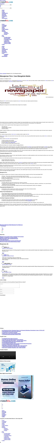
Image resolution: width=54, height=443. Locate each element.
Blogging (4, 31)
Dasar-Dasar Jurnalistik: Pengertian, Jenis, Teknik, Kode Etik (13, 347)
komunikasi (29, 146)
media (27, 80)
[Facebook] (2, 403)
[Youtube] (2, 407)
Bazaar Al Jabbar (7, 43)
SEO (3, 35)
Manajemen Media (8, 224)
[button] (10, 4)
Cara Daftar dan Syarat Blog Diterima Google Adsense (12, 339)
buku (28, 134)
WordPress (6, 33)
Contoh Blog (6, 40)
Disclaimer (4, 414)
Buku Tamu (4, 51)
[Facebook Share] (2, 227)
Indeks (3, 44)
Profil (3, 3)
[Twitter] (2, 404)
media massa (13, 134)
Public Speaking (5, 29)
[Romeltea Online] (6, 2)
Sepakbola (6, 54)
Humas (3, 28)
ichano (5, 254)
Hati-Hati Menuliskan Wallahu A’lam (9, 342)
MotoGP (5, 55)
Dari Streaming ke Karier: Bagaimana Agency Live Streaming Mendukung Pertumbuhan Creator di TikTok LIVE (23, 330)
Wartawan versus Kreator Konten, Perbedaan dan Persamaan (12, 236)
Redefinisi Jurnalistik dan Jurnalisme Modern (8, 237)
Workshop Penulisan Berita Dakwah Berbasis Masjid (10, 241)
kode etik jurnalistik (29, 199)
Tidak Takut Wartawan (4, 239)
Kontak (3, 48)
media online (11, 81)
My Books (4, 50)
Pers (10, 80)
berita (46, 135)
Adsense (6, 32)
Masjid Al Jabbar (7, 42)
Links (3, 36)
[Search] (0, 7)
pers (19, 100)
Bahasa (3, 30)
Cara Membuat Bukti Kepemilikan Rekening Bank (11, 334)
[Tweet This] (2, 229)
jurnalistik (45, 146)
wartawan (20, 162)
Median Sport (6, 41)
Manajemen (2, 224)
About (1, 3)
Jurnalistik (4, 26)
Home (3, 24)
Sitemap (3, 415)
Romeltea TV (4, 52)
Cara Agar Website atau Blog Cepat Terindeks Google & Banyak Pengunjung (16, 343)
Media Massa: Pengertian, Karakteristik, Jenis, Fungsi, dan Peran (14, 345)
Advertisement (5, 49)
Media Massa (19, 80)
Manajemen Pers (15, 224)
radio (52, 80)
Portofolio (4, 412)
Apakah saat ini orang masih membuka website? (11, 333)
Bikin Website (4, 56)
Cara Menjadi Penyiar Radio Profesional (10, 338)
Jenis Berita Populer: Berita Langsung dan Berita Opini (10, 240)
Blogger (5, 34)
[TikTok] (2, 408)
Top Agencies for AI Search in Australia (9, 332)
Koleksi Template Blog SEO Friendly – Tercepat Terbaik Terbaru (14, 340)
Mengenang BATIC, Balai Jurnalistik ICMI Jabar (9, 238)
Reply (3, 252)
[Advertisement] (27, 65)
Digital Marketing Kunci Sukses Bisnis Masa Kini (11, 331)
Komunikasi (4, 25)
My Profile (4, 411)
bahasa (3, 135)
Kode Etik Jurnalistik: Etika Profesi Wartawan (10, 344)
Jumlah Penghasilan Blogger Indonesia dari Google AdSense (14, 346)
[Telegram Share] (2, 231)
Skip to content (3, 0)
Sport (3, 53)
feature (32, 163)
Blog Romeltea (7, 38)
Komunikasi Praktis (8, 39)
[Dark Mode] (0, 6)
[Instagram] (2, 405)
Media (3, 27)
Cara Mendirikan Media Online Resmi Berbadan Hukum (12, 341)
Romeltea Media (7, 37)
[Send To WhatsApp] (2, 232)
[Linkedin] (2, 406)
